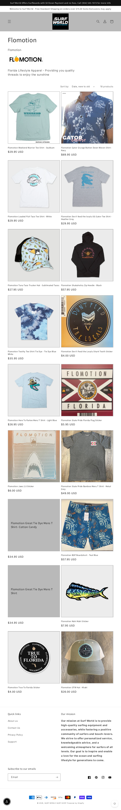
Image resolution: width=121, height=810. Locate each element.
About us (13, 721)
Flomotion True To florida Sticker (24, 687)
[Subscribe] (57, 777)
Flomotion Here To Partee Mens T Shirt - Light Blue (32, 420)
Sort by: (64, 86)
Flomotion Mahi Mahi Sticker (75, 621)
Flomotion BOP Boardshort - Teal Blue (79, 555)
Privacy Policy (15, 735)
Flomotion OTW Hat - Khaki (74, 687)
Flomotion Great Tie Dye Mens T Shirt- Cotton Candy (32, 525)
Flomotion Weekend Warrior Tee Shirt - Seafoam (31, 147)
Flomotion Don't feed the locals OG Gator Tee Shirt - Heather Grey (86, 217)
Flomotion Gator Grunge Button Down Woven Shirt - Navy (86, 149)
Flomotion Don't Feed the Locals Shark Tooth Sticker (87, 351)
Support (12, 741)
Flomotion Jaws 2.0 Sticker (21, 486)
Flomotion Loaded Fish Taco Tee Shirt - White (30, 216)
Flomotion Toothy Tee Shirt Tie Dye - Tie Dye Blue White (32, 352)
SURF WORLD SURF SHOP (56, 803)
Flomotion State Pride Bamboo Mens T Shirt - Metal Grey (86, 487)
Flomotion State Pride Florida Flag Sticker (81, 420)
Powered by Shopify (75, 803)
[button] (9, 21)
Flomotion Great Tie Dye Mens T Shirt (32, 591)
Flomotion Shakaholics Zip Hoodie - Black (81, 285)
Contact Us (14, 728)
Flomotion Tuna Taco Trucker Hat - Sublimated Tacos (33, 285)
